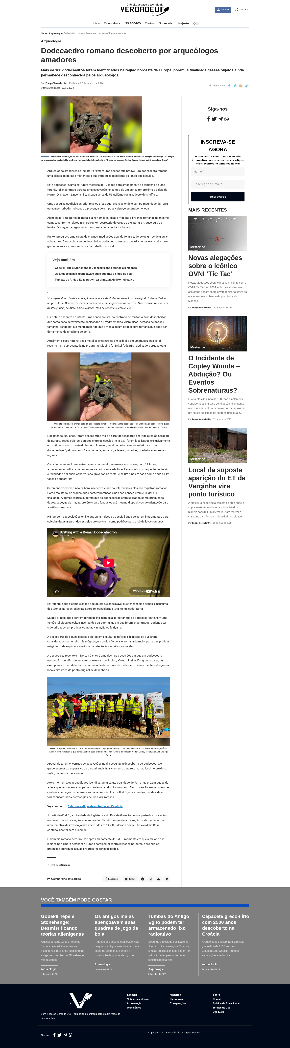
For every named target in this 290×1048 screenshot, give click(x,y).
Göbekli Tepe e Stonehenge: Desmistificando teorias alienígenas (96, 267)
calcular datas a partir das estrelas (69, 521)
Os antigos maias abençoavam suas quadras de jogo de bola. (94, 273)
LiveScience (63, 865)
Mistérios (198, 247)
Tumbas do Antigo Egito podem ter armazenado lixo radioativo (94, 279)
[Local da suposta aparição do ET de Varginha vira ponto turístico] (217, 445)
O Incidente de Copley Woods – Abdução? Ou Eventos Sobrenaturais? (214, 374)
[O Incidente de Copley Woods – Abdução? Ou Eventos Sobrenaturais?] (217, 333)
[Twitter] (214, 119)
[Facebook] (208, 119)
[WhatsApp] (227, 119)
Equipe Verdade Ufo (55, 83)
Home (44, 33)
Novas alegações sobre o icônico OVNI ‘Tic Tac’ (215, 266)
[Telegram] (221, 119)
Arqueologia (55, 33)
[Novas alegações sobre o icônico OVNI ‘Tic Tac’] (217, 233)
